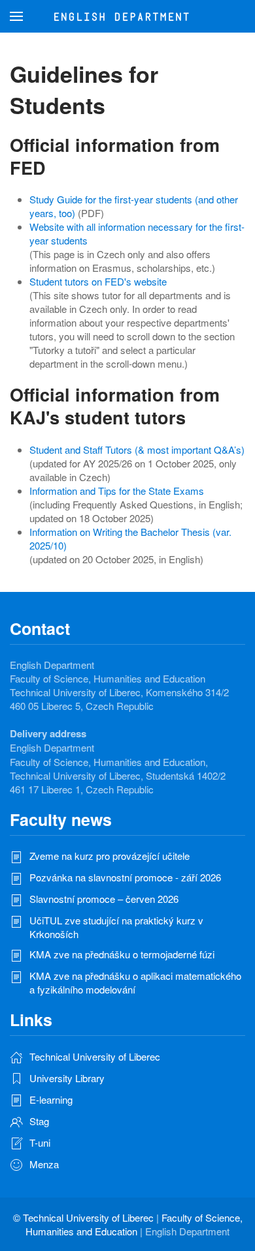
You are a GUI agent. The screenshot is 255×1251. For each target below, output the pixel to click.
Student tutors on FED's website (98, 281)
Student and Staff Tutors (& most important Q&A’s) (137, 449)
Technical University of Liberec (88, 1217)
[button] (16, 16)
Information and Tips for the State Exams (116, 490)
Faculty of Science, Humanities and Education (134, 1224)
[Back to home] (128, 16)
